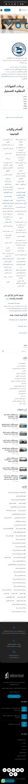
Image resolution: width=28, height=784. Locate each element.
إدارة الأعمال (8, 184)
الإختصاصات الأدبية (21, 373)
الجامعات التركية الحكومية (20, 310)
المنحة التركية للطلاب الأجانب (19, 532)
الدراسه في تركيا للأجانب (20, 521)
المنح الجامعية (22, 391)
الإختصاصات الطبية (21, 376)
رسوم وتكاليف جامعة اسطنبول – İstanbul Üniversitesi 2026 (10, 425)
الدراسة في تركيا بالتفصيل (14, 724)
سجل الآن (7, 10)
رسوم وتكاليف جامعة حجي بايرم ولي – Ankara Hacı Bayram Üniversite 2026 (11, 477)
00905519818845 (12, 644)
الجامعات (9, 58)
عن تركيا (23, 396)
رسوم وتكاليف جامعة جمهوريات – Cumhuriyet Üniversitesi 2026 (11, 459)
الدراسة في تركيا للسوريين (20, 517)
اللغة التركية (4, 76)
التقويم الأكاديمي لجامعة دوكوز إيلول (14, 117)
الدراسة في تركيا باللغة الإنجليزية (17, 388)
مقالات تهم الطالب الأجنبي (19, 401)
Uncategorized (22, 363)
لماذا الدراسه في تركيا (21, 607)
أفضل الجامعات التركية (21, 496)
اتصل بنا (24, 743)
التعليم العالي (18, 69)
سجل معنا (14, 696)
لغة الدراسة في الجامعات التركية (19, 604)
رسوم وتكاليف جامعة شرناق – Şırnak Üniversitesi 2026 (10, 433)
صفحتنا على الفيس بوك (14, 303)
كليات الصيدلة (23, 593)
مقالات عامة (22, 403)
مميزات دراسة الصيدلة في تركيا (19, 611)
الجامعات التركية (22, 503)
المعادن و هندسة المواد (21, 203)
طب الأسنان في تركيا (6, 589)
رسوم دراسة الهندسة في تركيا (19, 582)
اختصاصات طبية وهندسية (19, 368)
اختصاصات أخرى (21, 366)
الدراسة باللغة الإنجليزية (20, 386)
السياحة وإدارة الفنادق (8, 203)
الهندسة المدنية (8, 196)
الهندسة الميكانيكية (8, 200)
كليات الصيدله (14, 593)
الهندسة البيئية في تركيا (21, 535)
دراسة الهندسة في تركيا (21, 568)
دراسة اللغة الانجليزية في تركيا (19, 561)
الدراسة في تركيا (22, 510)
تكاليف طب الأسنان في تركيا (20, 557)
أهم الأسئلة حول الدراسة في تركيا (19, 499)
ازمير (11, 71)
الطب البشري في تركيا (21, 528)
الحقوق (8, 170)
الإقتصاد (21, 178)
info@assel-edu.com (14, 655)
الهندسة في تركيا (9, 535)
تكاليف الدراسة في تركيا (20, 546)
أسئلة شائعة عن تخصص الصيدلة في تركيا (17, 492)
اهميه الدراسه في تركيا (21, 539)
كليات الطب (6, 593)
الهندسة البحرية (21, 236)
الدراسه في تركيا (8, 517)
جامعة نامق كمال (22, 326)
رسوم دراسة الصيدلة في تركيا (19, 579)
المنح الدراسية (22, 393)
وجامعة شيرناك (23, 332)
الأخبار (24, 371)
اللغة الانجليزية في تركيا (8, 528)
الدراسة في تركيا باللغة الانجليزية (19, 514)
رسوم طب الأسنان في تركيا (20, 586)
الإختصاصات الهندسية (20, 378)
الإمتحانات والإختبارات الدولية (18, 381)
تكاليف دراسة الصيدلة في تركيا (19, 550)
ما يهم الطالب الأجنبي (20, 398)
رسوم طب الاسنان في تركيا (20, 589)
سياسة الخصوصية (22, 739)
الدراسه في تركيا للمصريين (20, 525)
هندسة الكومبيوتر (8, 192)
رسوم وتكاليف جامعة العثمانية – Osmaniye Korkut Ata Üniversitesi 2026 (10, 450)
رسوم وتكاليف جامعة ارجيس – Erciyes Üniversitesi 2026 (10, 468)
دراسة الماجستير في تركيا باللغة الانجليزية (17, 564)
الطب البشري (8, 222)
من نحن (24, 746)
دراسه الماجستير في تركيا (20, 575)
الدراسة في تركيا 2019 (11, 510)
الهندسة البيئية (8, 261)
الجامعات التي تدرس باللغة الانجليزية (18, 506)
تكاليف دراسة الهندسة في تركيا (19, 553)
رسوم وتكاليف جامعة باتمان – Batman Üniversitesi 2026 (10, 441)
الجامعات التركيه (12, 503)
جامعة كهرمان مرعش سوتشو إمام (18, 319)
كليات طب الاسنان (10, 600)
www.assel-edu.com (14, 657)
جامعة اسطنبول (7, 557)
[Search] (3, 351)
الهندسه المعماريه (20, 192)
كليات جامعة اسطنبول (21, 600)
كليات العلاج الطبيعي (10, 597)
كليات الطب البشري (21, 597)
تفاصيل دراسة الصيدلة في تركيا (19, 543)
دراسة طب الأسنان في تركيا (20, 571)
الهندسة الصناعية (20, 264)
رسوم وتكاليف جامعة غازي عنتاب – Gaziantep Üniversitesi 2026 (11, 416)
